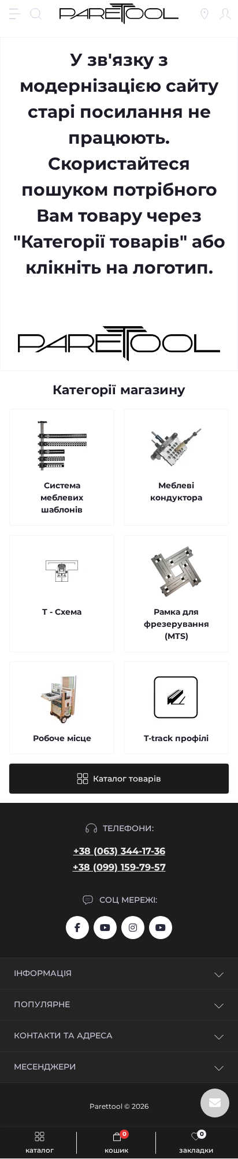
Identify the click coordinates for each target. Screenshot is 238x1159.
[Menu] (15, 14)
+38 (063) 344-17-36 (119, 851)
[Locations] (204, 14)
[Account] (225, 14)
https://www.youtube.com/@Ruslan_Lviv (160, 927)
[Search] (36, 14)
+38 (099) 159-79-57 (119, 867)
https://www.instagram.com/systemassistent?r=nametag (132, 927)
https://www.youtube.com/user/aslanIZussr (105, 927)
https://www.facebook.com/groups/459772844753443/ (77, 927)
